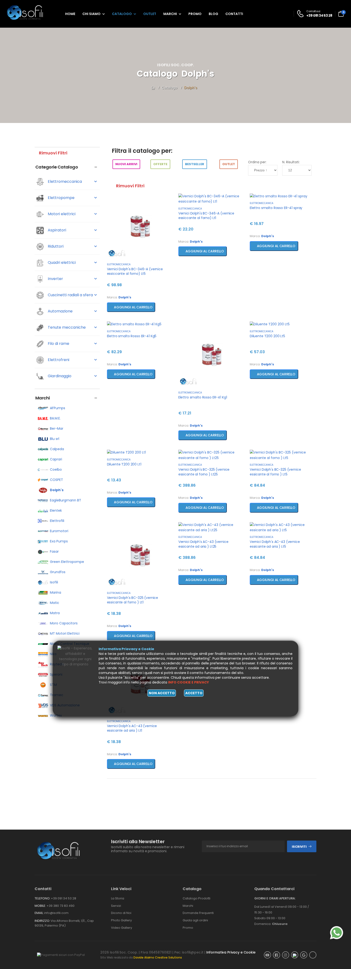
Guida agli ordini (195, 920)
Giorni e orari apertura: (275, 898)
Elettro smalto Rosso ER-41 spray (276, 207)
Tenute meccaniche (66, 327)
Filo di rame (58, 343)
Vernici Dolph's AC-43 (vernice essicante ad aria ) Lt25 (203, 544)
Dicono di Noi (121, 913)
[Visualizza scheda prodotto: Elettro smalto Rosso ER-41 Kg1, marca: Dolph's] (211, 354)
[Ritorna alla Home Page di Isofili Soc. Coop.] (29, 13)
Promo (195, 13)
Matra (55, 613)
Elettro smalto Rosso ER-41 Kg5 (132, 336)
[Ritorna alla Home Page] (153, 88)
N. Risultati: (291, 162)
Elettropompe (60, 197)
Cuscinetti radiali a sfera (70, 295)
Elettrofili (57, 520)
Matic (54, 602)
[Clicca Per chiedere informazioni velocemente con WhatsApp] (336, 933)
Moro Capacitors (64, 623)
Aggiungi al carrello (132, 307)
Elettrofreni (58, 359)
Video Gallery (121, 927)
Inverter (55, 278)
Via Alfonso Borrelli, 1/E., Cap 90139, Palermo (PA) (64, 923)
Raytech (57, 664)
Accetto (193, 693)
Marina (55, 592)
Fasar (54, 551)
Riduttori (55, 246)
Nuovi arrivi (126, 164)
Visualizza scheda (140, 255)
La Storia (117, 898)
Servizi (116, 905)
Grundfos (57, 572)
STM (53, 684)
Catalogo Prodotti (196, 898)
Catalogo (122, 13)
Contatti (234, 13)
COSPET (56, 479)
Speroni (56, 674)
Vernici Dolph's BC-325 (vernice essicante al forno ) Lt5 (275, 472)
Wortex (56, 715)
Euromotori (59, 531)
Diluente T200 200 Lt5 (267, 336)
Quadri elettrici (61, 262)
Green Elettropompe (67, 561)
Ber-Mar (56, 428)
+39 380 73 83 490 (60, 905)
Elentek (56, 510)
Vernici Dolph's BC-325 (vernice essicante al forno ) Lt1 (132, 600)
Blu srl (54, 438)
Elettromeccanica (64, 181)
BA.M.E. (55, 418)
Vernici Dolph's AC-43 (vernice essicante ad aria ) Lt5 (275, 544)
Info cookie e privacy (188, 682)
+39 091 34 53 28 (63, 898)
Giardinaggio (59, 376)
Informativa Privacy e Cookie (230, 952)
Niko (53, 654)
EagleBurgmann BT (65, 500)
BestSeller (194, 164)
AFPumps (57, 408)
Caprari (56, 459)
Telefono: (42, 898)
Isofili (54, 582)
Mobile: (40, 905)
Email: (39, 913)
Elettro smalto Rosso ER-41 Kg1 (202, 397)
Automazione (60, 311)
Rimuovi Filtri (52, 153)
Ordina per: (257, 162)
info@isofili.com (56, 913)
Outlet (149, 13)
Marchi (170, 13)
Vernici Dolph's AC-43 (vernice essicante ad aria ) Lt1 (132, 728)
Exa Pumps (59, 541)
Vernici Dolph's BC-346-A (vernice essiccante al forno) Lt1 (206, 215)
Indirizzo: (42, 920)
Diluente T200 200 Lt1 (124, 464)
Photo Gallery (121, 920)
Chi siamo (91, 13)
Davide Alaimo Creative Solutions (157, 957)
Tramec (56, 695)
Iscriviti (299, 846)
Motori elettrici (61, 214)
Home (70, 13)
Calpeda (57, 449)
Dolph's (190, 88)
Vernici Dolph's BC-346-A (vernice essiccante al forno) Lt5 (135, 271)
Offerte (160, 164)
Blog (213, 13)
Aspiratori (56, 230)
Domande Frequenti (198, 913)
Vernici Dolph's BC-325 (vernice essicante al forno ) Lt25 (204, 472)
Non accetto (162, 693)
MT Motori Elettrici (65, 633)
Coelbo (56, 469)
